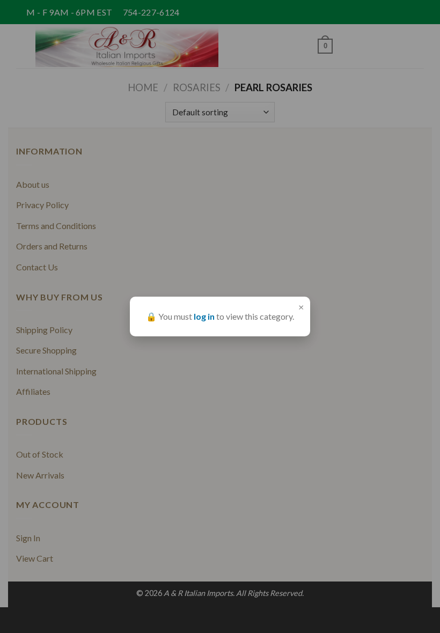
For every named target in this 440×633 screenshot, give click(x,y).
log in (204, 316)
